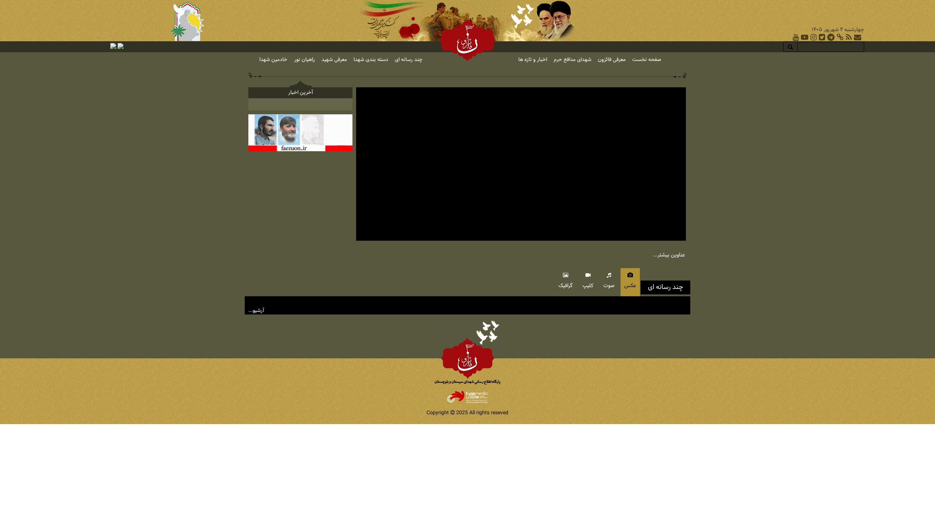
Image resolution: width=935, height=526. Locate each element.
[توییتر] (822, 37)
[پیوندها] (840, 37)
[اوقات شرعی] (113, 46)
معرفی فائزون (612, 60)
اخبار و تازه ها (532, 60)
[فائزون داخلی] (300, 133)
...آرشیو (256, 310)
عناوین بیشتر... (669, 255)
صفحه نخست (646, 60)
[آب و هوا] (120, 46)
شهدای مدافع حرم (572, 60)
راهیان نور (304, 60)
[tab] (630, 282)
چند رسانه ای (409, 60)
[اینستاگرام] (813, 37)
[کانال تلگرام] (831, 37)
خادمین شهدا (273, 60)
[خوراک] (849, 37)
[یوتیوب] (795, 37)
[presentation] (630, 282)
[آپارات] (804, 37)
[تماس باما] (857, 37)
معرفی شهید (334, 60)
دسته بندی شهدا (371, 60)
